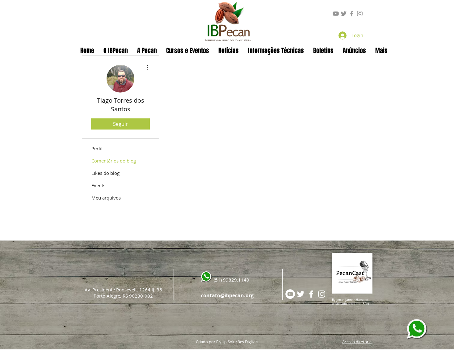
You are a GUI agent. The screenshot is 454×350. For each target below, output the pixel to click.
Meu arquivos (106, 198)
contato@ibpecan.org (227, 295)
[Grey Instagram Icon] (360, 13)
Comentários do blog (113, 161)
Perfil (97, 148)
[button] (147, 50)
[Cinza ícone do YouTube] (335, 13)
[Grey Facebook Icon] (351, 13)
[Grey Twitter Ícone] (343, 13)
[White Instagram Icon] (321, 294)
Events (98, 185)
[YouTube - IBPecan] (290, 294)
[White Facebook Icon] (311, 294)
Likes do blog (105, 173)
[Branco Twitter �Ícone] (300, 294)
